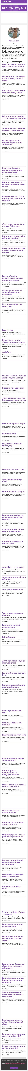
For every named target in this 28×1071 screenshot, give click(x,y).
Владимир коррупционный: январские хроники (11, 626)
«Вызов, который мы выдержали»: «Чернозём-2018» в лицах (13, 225)
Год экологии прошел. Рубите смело (14, 734)
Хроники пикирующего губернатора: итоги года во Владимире (13, 686)
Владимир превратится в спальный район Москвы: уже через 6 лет (13, 835)
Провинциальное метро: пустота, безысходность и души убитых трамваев (12, 938)
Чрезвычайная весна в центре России (12, 480)
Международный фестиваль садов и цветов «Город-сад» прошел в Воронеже (13, 250)
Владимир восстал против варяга (13, 469)
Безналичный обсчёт (9, 433)
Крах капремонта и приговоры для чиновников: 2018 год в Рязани (13, 91)
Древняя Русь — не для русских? (13, 567)
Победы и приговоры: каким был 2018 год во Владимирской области (14, 117)
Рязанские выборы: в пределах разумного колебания (12, 925)
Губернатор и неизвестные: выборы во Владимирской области (13, 237)
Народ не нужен (7, 330)
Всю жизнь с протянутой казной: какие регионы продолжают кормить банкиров (12, 862)
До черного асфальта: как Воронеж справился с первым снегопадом (13, 129)
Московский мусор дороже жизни (13, 387)
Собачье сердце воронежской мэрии (11, 711)
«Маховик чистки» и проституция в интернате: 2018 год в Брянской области (13, 78)
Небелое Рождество (8, 637)
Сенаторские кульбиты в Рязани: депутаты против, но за (12, 823)
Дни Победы (6, 352)
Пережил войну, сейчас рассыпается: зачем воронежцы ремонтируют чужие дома (12, 278)
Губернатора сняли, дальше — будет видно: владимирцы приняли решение (13, 184)
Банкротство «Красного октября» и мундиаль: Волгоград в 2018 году (13, 65)
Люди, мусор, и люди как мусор (12, 589)
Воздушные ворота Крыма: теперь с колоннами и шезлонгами (13, 785)
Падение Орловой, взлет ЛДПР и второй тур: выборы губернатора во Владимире (13, 198)
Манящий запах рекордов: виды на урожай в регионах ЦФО (13, 1047)
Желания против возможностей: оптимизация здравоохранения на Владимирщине (13, 994)
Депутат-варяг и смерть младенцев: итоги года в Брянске (13, 661)
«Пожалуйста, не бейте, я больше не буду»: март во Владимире (13, 530)
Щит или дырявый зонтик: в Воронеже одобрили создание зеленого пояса (12, 142)
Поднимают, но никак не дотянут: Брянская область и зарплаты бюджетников (13, 980)
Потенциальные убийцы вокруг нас (13, 491)
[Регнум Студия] (14, 8)
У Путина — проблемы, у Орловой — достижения (13, 913)
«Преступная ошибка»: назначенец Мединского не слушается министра (14, 398)
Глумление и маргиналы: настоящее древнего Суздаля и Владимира (14, 376)
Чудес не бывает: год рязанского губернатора (12, 614)
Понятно (14, 1068)
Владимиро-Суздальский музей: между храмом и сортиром (12, 875)
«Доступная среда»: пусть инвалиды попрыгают (10, 811)
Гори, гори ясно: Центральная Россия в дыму (11, 444)
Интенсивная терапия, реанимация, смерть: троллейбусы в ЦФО (13, 1035)
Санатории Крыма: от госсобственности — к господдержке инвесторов (10, 772)
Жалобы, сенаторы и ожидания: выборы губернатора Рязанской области (12, 1022)
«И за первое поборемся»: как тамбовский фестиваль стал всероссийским (12, 292)
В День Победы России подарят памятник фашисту (12, 542)
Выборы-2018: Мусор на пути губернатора (11, 723)
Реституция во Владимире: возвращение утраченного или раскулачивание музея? (12, 170)
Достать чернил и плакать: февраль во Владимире (14, 578)
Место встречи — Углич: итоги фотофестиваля (12, 305)
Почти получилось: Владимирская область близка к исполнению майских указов (13, 966)
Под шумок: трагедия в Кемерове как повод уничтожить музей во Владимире (13, 517)
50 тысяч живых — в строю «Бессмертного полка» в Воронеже (13, 341)
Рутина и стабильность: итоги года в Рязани (14, 673)
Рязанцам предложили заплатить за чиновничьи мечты (13, 759)
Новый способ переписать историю (13, 423)
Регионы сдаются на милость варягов (11, 887)
